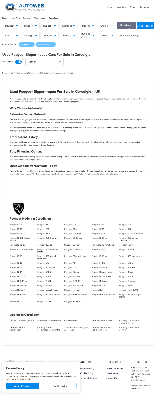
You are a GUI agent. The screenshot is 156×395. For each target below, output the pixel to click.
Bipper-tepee (39, 18)
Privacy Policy (87, 368)
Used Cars (121, 7)
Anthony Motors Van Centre (129, 328)
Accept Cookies (22, 386)
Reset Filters (7, 44)
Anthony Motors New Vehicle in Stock (102, 328)
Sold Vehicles (7, 61)
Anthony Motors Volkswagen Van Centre (48, 328)
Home (109, 7)
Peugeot (26, 18)
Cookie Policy (60, 386)
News (132, 7)
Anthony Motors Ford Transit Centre (129, 321)
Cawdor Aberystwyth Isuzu (22, 320)
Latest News (111, 373)
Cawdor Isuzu (70, 320)
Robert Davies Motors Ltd (49, 320)
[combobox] (11, 25)
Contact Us (144, 7)
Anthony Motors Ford (102, 320)
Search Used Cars (114, 368)
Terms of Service (88, 378)
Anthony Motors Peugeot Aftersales (76, 328)
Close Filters (144, 25)
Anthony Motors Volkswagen (17, 328)
